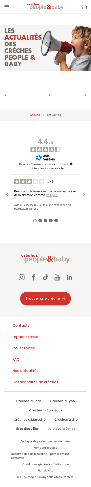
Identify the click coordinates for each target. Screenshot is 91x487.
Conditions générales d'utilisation (45, 464)
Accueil (35, 115)
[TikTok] (45, 278)
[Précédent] (7, 95)
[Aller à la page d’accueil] (45, 6)
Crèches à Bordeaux (45, 410)
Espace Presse (25, 336)
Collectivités (23, 348)
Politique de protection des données (45, 441)
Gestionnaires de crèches (35, 382)
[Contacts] (84, 6)
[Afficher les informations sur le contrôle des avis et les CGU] (71, 164)
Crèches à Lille (66, 419)
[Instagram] (21, 278)
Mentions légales (45, 448)
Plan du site (45, 470)
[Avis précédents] (7, 195)
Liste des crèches (61, 428)
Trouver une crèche (42, 298)
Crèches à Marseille (30, 419)
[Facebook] (33, 278)
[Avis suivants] (84, 195)
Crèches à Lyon (62, 401)
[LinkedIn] (69, 278)
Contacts (21, 325)
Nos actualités (25, 370)
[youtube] (57, 278)
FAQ (15, 359)
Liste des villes (27, 428)
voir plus (52, 195)
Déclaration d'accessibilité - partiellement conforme (40, 456)
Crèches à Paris (28, 401)
